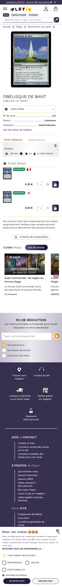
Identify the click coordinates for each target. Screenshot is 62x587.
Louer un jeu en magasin (31, 493)
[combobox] (29, 109)
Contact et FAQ (26, 443)
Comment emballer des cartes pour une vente (30, 456)
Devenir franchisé (27, 475)
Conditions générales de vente (31, 523)
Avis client (23, 518)
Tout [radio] (6, 15)
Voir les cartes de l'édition (17, 129)
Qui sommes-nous (28, 471)
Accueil (7, 26)
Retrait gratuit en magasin (45, 397)
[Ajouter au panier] (55, 184)
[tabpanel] (31, 150)
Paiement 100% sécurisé (31, 418)
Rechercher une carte (39, 26)
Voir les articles (36, 247)
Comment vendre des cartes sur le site (33, 449)
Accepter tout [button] (17, 581)
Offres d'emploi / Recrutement (27, 484)
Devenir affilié (25, 479)
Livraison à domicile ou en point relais (20, 397)
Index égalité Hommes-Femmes (30, 499)
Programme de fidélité (30, 514)
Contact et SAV (42, 375)
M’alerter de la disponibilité (34, 237)
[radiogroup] (31, 15)
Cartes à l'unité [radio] (18, 15)
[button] (7, 173)
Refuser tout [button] (46, 581)
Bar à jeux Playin (27, 489)
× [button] (58, 533)
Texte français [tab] (13, 140)
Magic (19, 26)
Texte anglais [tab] (36, 140)
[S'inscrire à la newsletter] (56, 336)
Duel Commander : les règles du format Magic (24, 280)
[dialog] (31, 557)
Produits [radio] (33, 15)
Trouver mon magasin (19, 377)
